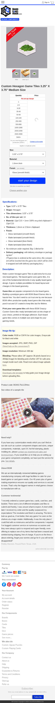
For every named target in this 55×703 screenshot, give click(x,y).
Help (4, 664)
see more (50, 549)
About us (5, 661)
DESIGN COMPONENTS (10, 19)
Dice (4, 631)
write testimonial (41, 549)
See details (10, 461)
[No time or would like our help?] (20, 186)
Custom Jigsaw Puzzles (12, 645)
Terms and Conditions (11, 674)
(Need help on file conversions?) (16, 346)
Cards (4, 624)
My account (7, 595)
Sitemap (5, 681)
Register (5, 605)
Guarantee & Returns (11, 671)
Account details (8, 598)
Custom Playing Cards (11, 648)
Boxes (4, 621)
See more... (7, 637)
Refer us (5, 684)
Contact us (6, 657)
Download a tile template (13, 373)
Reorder (5, 608)
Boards (5, 617)
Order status (7, 602)
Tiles (4, 627)
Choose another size (18, 190)
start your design (27, 180)
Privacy (5, 677)
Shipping (5, 667)
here (4, 365)
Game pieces (7, 634)
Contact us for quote (36, 141)
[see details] (20, 168)
